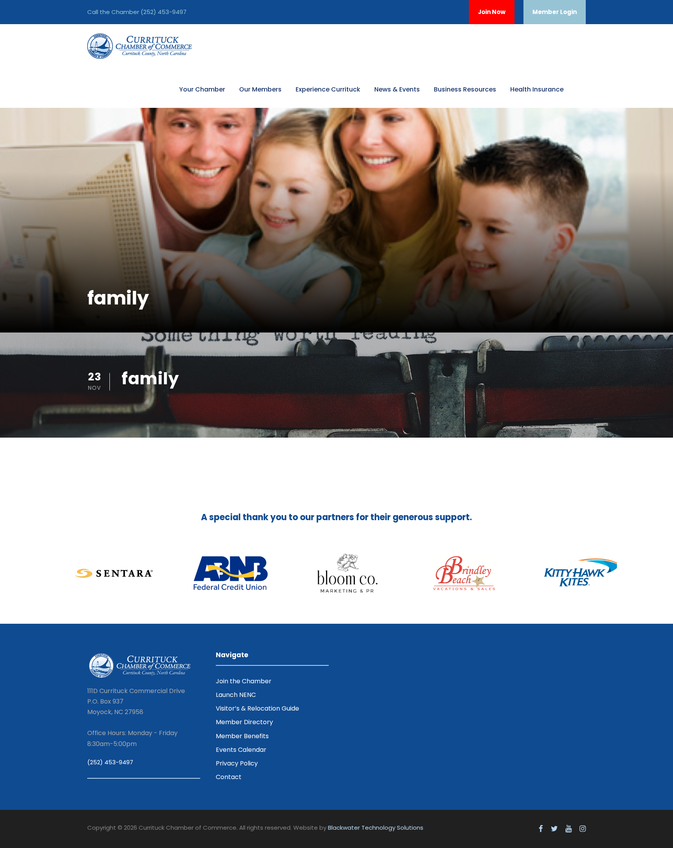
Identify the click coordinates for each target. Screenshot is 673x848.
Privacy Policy (237, 763)
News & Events (397, 89)
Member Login (554, 12)
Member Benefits (242, 736)
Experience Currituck (328, 89)
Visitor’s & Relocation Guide (257, 708)
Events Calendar (241, 749)
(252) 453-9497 (164, 12)
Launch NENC (236, 694)
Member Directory (244, 722)
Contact (228, 776)
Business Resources (465, 89)
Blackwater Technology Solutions (375, 827)
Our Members (260, 89)
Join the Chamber (243, 681)
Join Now (492, 12)
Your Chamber (202, 89)
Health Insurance (537, 89)
